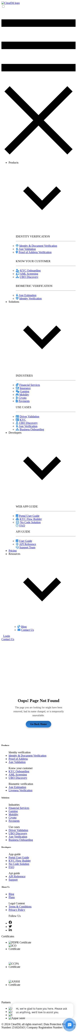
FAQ (22, 525)
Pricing (13, 550)
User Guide (25, 540)
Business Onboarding (32, 429)
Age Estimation (27, 295)
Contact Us (27, 629)
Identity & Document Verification (38, 245)
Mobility (24, 394)
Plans (12, 897)
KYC (23, 419)
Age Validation (27, 249)
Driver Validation (29, 416)
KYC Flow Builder (31, 519)
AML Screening (29, 273)
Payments (24, 401)
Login (6, 635)
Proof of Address (18, 758)
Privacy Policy (17, 909)
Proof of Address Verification (35, 252)
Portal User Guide (29, 515)
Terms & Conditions (20, 906)
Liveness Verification (20, 790)
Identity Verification (30, 298)
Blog (24, 626)
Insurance (25, 388)
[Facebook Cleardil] (10, 923)
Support (13, 879)
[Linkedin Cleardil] (10, 930)
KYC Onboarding (30, 270)
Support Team (27, 547)
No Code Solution (30, 522)
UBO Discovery (29, 276)
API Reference (27, 544)
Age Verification (28, 426)
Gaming (24, 391)
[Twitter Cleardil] (10, 926)
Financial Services (29, 384)
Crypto (23, 397)
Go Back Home (38, 724)
